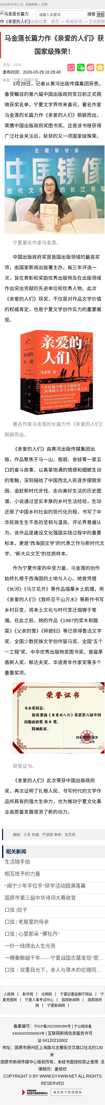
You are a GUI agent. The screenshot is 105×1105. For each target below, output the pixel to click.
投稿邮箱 (31, 4)
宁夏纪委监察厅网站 (76, 994)
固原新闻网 (71, 1000)
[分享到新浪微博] (90, 67)
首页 (55, 21)
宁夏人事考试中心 (39, 1000)
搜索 (91, 14)
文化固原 (97, 21)
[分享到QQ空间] (100, 67)
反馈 (44, 4)
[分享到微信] (81, 67)
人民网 (9, 994)
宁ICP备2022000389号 (52, 1026)
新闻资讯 (74, 21)
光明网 (46, 994)
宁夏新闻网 (56, 1005)
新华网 (27, 994)
